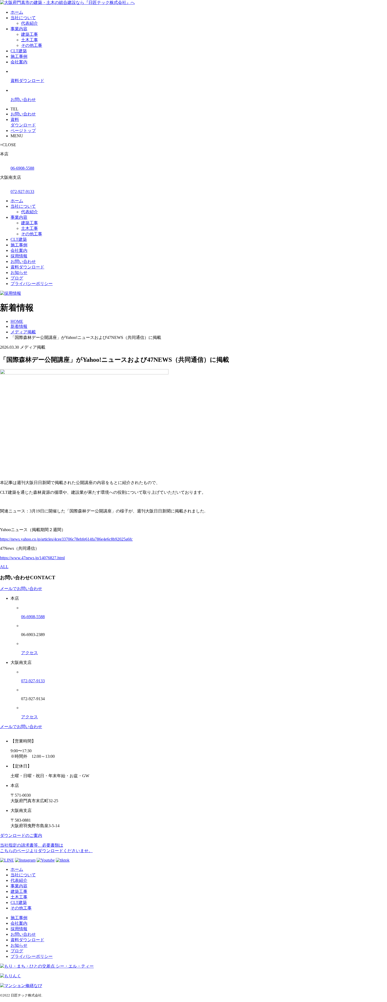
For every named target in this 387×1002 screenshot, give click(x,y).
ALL (4, 566)
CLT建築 (19, 51)
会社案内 (19, 62)
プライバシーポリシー (32, 283)
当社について (23, 18)
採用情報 (19, 256)
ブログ (17, 278)
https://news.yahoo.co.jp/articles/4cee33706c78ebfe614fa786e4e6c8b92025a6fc (66, 539)
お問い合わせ (23, 261)
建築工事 (29, 34)
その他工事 (31, 45)
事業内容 (19, 29)
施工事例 (19, 56)
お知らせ (19, 272)
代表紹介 (29, 23)
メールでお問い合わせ (21, 588)
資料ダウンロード (27, 267)
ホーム (17, 12)
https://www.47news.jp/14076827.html (32, 558)
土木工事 (29, 40)
